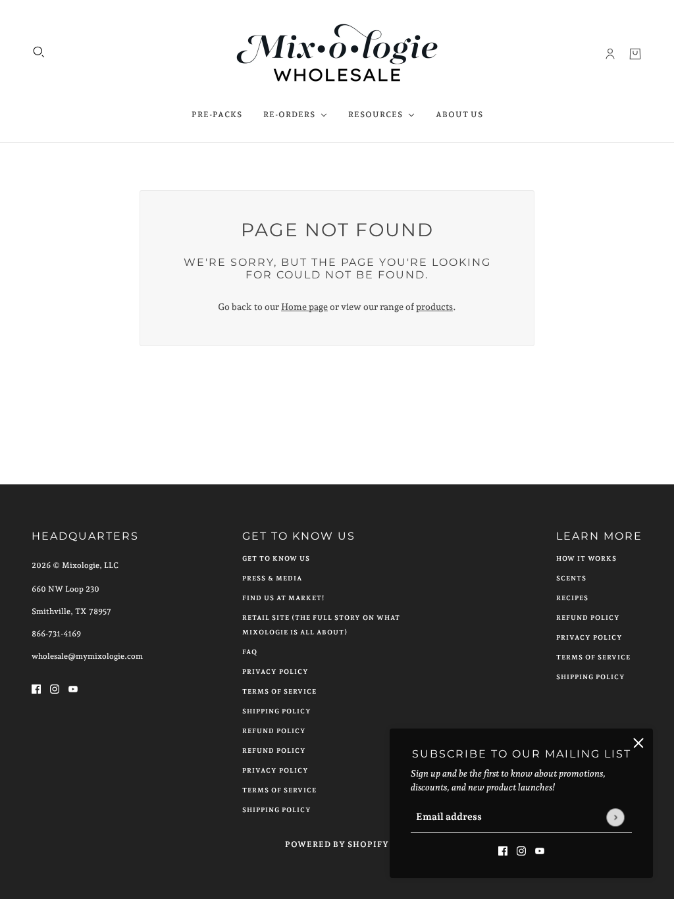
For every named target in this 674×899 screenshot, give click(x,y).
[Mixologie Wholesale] (337, 54)
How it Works (586, 558)
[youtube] (540, 850)
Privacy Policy (275, 671)
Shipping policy (276, 809)
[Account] (610, 54)
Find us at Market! (283, 598)
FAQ (249, 651)
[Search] (39, 52)
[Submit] (615, 817)
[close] (638, 743)
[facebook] (503, 850)
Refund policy (274, 750)
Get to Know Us (276, 558)
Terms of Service (279, 691)
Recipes (572, 598)
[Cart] (635, 54)
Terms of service (279, 790)
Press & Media (272, 578)
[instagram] (521, 850)
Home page (304, 306)
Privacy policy (275, 770)
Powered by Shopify (337, 844)
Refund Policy (274, 730)
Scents (571, 578)
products (434, 306)
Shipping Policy (276, 711)
